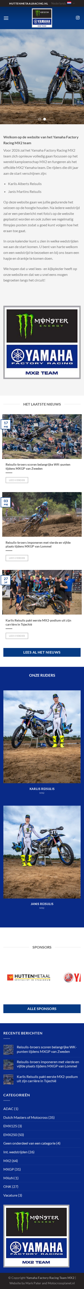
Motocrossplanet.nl (61, 1283)
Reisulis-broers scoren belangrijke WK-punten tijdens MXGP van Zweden (38, 466)
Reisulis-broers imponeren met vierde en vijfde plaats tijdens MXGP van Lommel (38, 544)
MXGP (8, 1169)
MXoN (8, 1178)
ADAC (8, 1108)
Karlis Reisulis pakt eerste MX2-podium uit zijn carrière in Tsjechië (38, 622)
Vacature (10, 1195)
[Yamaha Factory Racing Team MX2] (42, 18)
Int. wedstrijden (15, 1152)
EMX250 (10, 1134)
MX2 (7, 1160)
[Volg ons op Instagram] (78, 18)
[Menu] (6, 18)
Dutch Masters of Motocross (25, 1117)
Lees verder (17, 480)
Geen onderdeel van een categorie (29, 1143)
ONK (7, 1186)
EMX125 (10, 1126)
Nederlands (58, 3)
